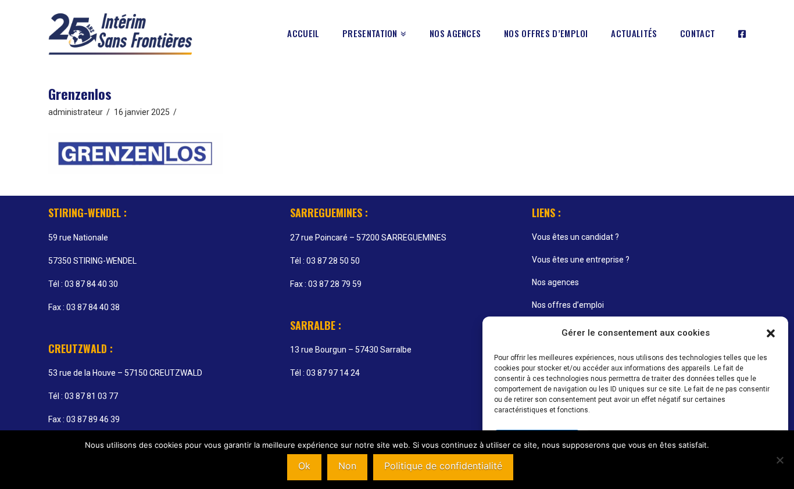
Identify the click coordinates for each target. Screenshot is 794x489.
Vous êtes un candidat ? (575, 237)
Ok (304, 466)
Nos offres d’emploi (568, 305)
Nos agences (555, 282)
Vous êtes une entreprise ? (581, 259)
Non (347, 466)
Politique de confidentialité (443, 466)
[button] (771, 333)
